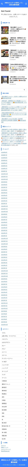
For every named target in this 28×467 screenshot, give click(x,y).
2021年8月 (4, 314)
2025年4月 (4, 195)
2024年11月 (4, 209)
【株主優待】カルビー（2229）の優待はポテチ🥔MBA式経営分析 (18, 29)
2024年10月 (4, 211)
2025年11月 (4, 176)
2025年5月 (4, 192)
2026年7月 (4, 155)
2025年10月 (4, 179)
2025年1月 (4, 203)
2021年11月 (4, 306)
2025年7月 (4, 187)
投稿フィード (4, 447)
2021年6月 (4, 319)
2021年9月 (4, 311)
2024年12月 (4, 206)
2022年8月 (4, 281)
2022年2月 (4, 297)
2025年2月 (4, 201)
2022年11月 (4, 273)
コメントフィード (6, 449)
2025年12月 (4, 174)
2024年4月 (4, 227)
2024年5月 (4, 225)
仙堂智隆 (18, 141)
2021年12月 (4, 303)
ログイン (3, 445)
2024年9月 (4, 214)
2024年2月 (4, 233)
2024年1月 (4, 236)
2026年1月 (4, 171)
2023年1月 (4, 268)
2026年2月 (4, 168)
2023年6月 (4, 254)
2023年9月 (4, 246)
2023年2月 (4, 265)
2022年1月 (4, 300)
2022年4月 (4, 292)
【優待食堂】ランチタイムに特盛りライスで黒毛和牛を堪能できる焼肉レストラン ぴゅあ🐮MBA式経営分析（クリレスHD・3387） (18, 54)
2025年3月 (4, 198)
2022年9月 (4, 279)
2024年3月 (4, 230)
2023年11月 (4, 241)
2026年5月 (4, 160)
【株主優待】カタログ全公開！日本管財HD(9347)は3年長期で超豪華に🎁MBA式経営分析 (13, 120)
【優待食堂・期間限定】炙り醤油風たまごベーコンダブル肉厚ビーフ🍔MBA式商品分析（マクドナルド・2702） (14, 102)
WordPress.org (5, 451)
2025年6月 (4, 190)
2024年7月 (4, 219)
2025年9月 (4, 182)
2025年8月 (4, 184)
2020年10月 (4, 324)
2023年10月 (4, 244)
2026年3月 (4, 166)
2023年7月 (4, 252)
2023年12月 (4, 238)
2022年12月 (4, 271)
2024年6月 (4, 222)
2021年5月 (4, 322)
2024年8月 (4, 217)
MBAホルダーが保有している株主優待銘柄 (14, 4)
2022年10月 (4, 276)
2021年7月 (4, 316)
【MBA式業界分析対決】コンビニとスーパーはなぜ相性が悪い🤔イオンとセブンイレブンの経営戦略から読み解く (14, 114)
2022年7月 (4, 284)
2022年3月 (4, 295)
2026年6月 (4, 158)
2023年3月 (4, 262)
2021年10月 (4, 308)
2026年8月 (4, 152)
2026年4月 (4, 163)
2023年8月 (4, 249)
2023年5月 (4, 257)
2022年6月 (4, 287)
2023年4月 (4, 260)
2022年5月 (4, 289)
